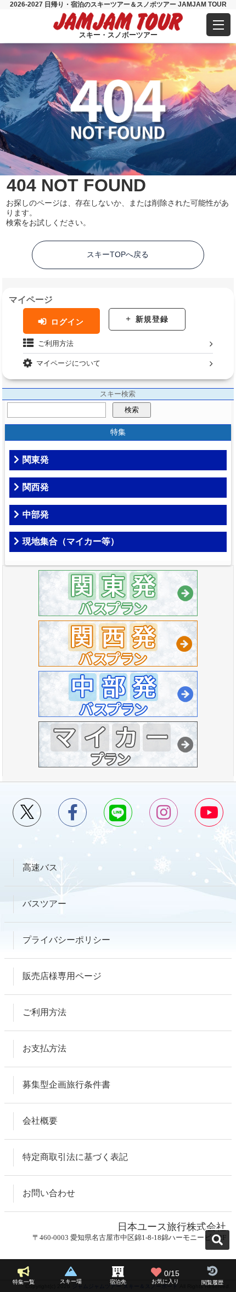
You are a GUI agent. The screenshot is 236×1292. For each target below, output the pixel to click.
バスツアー (44, 903)
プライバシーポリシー (66, 939)
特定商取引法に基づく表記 (75, 1157)
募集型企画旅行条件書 (66, 1084)
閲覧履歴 (212, 1282)
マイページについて (68, 363)
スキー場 (71, 1281)
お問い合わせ (49, 1193)
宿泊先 (118, 1282)
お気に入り (165, 1277)
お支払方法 (44, 1048)
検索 (132, 410)
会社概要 (40, 1120)
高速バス (40, 867)
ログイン (67, 321)
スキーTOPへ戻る (118, 254)
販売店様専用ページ (62, 976)
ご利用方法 (56, 343)
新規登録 (152, 319)
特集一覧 (24, 1282)
